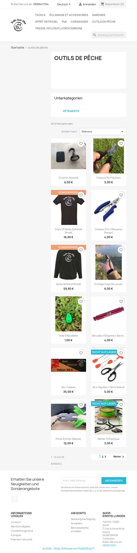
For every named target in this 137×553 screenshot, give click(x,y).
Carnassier (79, 22)
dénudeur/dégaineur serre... (108, 335)
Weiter (119, 457)
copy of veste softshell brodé (68, 231)
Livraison (16, 522)
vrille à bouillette (68, 335)
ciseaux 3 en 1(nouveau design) (108, 231)
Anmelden (77, 523)
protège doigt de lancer (108, 284)
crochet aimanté (68, 177)
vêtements (71, 111)
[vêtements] (71, 106)
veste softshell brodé (68, 284)
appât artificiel (46, 22)
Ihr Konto (78, 513)
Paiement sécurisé (21, 539)
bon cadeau (68, 387)
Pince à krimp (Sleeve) (68, 438)
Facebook (14, 498)
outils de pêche (104, 22)
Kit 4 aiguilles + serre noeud (108, 387)
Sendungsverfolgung (83, 519)
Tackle (40, 15)
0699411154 (41, 4)
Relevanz (103, 132)
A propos (16, 535)
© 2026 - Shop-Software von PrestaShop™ (68, 548)
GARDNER (98, 15)
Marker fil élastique (108, 438)
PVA (64, 22)
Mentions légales (20, 526)
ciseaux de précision (108, 177)
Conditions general (22, 530)
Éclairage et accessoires (68, 15)
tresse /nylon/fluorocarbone (58, 28)
